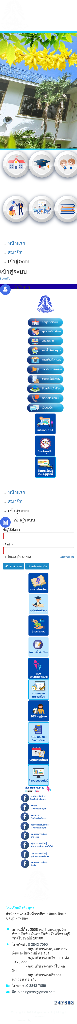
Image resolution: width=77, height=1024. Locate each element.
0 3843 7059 (36, 985)
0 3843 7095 (38, 944)
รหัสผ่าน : (9, 544)
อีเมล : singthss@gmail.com (33, 991)
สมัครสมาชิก (38, 566)
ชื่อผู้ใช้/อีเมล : (11, 530)
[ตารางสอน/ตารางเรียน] (38, 689)
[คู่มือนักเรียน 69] (38, 604)
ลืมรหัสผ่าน (67, 557)
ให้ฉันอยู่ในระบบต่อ (19, 557)
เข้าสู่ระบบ (15, 566)
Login (57, 1020)
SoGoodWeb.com (41, 1020)
